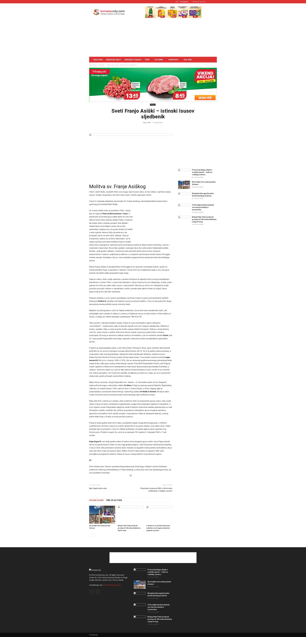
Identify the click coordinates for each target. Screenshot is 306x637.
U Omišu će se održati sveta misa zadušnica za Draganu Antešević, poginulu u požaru (158, 528)
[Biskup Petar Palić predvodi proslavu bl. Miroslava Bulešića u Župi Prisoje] (131, 515)
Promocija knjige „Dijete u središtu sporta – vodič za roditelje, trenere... (202, 172)
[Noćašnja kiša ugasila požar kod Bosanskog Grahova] (184, 196)
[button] (214, 60)
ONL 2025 (188, 59)
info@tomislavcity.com (112, 585)
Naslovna (98, 59)
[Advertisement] (153, 39)
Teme (147, 59)
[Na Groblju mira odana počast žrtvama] (102, 515)
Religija (101, 65)
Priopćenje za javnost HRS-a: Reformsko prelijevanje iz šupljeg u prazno (156, 489)
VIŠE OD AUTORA (114, 500)
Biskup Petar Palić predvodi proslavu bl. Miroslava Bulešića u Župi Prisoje (129, 528)
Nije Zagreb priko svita (98, 488)
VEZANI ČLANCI (96, 500)
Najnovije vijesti (113, 59)
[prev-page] (90, 535)
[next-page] (94, 535)
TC (149, 122)
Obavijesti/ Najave (132, 59)
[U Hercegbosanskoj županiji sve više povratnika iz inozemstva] (184, 208)
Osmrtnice (173, 59)
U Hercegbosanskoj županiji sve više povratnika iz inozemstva (203, 207)
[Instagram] (215, 1)
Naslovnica (93, 65)
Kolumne (159, 59)
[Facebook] (211, 1)
